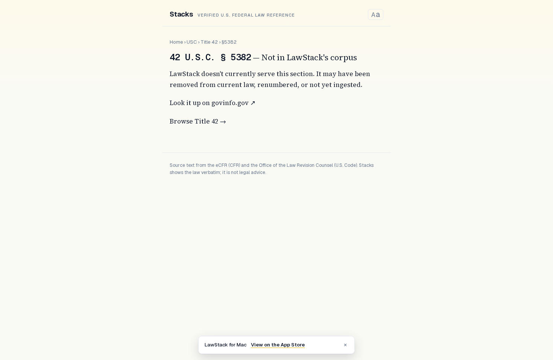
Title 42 (209, 42)
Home (176, 42)
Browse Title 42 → (198, 121)
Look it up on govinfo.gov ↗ (212, 102)
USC (192, 42)
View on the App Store (278, 345)
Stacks (181, 14)
